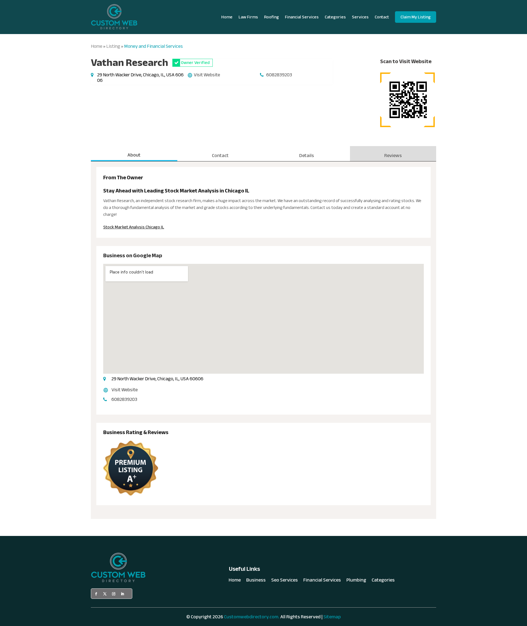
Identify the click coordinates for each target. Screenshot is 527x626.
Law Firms (248, 17)
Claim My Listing (415, 17)
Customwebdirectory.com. (251, 616)
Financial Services (302, 17)
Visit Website (207, 74)
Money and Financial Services (153, 46)
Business (256, 581)
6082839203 (279, 74)
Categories (335, 17)
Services (360, 17)
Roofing (271, 17)
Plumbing (356, 581)
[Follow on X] (105, 594)
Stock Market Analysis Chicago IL (133, 227)
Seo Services (284, 581)
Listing (113, 46)
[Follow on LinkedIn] (122, 594)
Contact (382, 17)
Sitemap (332, 616)
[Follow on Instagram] (113, 594)
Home (226, 17)
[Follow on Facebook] (96, 594)
